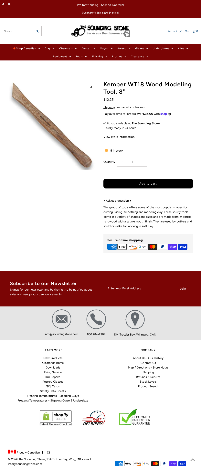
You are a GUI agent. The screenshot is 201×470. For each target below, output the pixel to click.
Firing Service (53, 372)
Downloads (53, 367)
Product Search (148, 386)
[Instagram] (8, 5)
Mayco (104, 48)
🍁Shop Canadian (24, 48)
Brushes (117, 56)
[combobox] (17, 31)
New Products (52, 358)
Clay (48, 48)
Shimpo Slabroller (112, 5)
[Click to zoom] (91, 87)
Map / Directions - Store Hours (148, 367)
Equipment (60, 56)
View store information (118, 137)
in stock (114, 13)
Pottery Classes (52, 381)
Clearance (137, 56)
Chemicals (66, 48)
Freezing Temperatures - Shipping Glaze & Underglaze (53, 400)
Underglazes (161, 48)
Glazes (139, 48)
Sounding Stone (34, 459)
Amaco (122, 48)
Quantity (109, 162)
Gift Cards (53, 386)
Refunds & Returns (148, 377)
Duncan (86, 48)
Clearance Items (53, 363)
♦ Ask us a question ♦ (117, 200)
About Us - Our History (148, 358)
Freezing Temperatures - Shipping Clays (53, 396)
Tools (79, 56)
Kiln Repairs (52, 377)
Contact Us (148, 363)
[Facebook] (2, 5)
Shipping (109, 107)
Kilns (181, 48)
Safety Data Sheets (53, 391)
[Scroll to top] (192, 459)
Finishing (97, 56)
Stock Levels (148, 381)
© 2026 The (16, 459)
